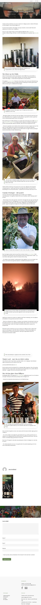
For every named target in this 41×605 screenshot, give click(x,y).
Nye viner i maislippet (25, 603)
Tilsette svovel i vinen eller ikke (27, 595)
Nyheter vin (20, 8)
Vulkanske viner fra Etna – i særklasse (29, 602)
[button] (38, 3)
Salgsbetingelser (6, 595)
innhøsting (31, 31)
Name (4, 538)
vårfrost (36, 120)
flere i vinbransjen (20, 375)
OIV (11, 78)
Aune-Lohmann (31, 254)
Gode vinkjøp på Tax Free (26, 597)
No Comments (29, 14)
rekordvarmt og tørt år (9, 122)
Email (3, 543)
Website (4, 548)
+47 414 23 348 (28, 583)
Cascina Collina (11, 81)
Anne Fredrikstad (12, 14)
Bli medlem (5, 599)
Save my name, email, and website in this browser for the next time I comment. (19, 554)
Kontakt (4, 598)
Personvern (5, 596)
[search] (36, 3)
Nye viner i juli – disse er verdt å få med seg (29, 599)
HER (16, 364)
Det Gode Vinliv (6, 3)
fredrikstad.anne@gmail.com (30, 585)
